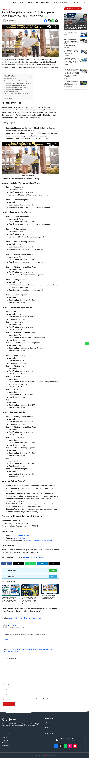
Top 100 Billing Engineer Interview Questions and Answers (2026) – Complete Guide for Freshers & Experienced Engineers (71, 42)
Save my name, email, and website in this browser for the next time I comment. (30, 699)
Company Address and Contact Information (16, 93)
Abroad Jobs (48, 725)
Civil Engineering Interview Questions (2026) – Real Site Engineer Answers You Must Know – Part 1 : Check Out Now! (29, 600)
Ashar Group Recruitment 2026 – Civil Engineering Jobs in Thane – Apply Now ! (49, 597)
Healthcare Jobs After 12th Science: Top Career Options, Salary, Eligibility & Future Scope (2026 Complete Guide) (72, 61)
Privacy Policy (5, 745)
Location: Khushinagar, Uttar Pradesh (17, 87)
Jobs (21, 2)
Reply (6, 639)
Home (14, 2)
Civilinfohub (11, 20)
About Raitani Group (10, 78)
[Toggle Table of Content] (29, 76)
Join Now (53, 570)
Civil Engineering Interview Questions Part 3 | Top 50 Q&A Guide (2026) (71, 52)
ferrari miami (12, 625)
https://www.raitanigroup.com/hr (39, 541)
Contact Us (5, 740)
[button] (84, 2)
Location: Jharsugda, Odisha (14, 89)
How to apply (8, 98)
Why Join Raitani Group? (11, 91)
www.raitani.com (20, 538)
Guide (30, 2)
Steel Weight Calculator (70, 32)
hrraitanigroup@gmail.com (22, 535)
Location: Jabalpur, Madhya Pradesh (16, 85)
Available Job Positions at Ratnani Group (15, 81)
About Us (75, 2)
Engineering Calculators (43, 2)
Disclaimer (4, 742)
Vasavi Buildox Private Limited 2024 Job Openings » (25, 618)
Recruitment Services (60, 2)
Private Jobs (6, 9)
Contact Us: (7, 95)
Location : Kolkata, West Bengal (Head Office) (19, 83)
